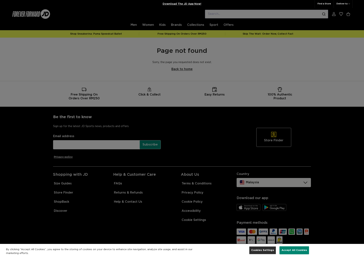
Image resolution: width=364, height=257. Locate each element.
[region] (182, 250)
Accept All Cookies (294, 250)
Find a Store (324, 4)
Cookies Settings (262, 250)
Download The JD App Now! (182, 4)
